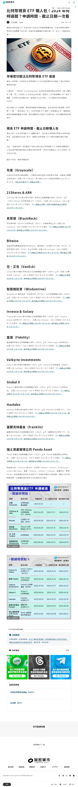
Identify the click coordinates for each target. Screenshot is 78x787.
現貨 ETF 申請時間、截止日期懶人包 (14, 770)
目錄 (7, 784)
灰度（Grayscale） (9, 774)
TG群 (55, 784)
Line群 (64, 784)
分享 (73, 784)
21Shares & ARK (8, 778)
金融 (62, 22)
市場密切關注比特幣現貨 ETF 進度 (13, 766)
